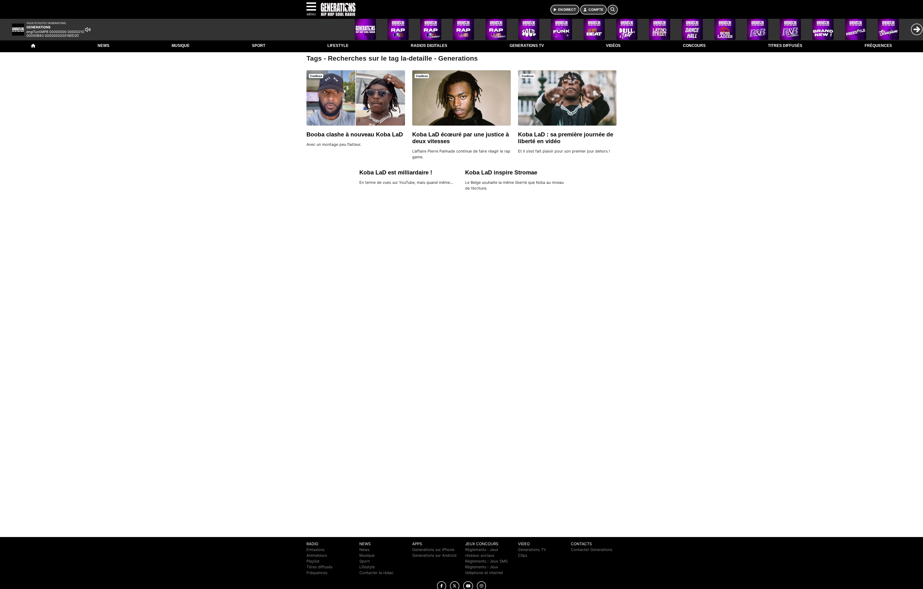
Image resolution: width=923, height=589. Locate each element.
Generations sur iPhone (433, 549)
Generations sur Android (434, 555)
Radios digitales (429, 46)
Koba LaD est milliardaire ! (395, 172)
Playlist (312, 561)
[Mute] (87, 29)
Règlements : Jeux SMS (486, 561)
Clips (522, 555)
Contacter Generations (591, 549)
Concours (694, 46)
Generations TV (527, 46)
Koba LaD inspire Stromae (501, 172)
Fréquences (878, 46)
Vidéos (613, 46)
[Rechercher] (613, 9)
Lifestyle (338, 46)
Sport (258, 46)
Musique (181, 46)
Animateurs (316, 555)
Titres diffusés (785, 46)
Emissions (315, 549)
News (103, 46)
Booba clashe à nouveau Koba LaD (354, 134)
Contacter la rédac (376, 572)
